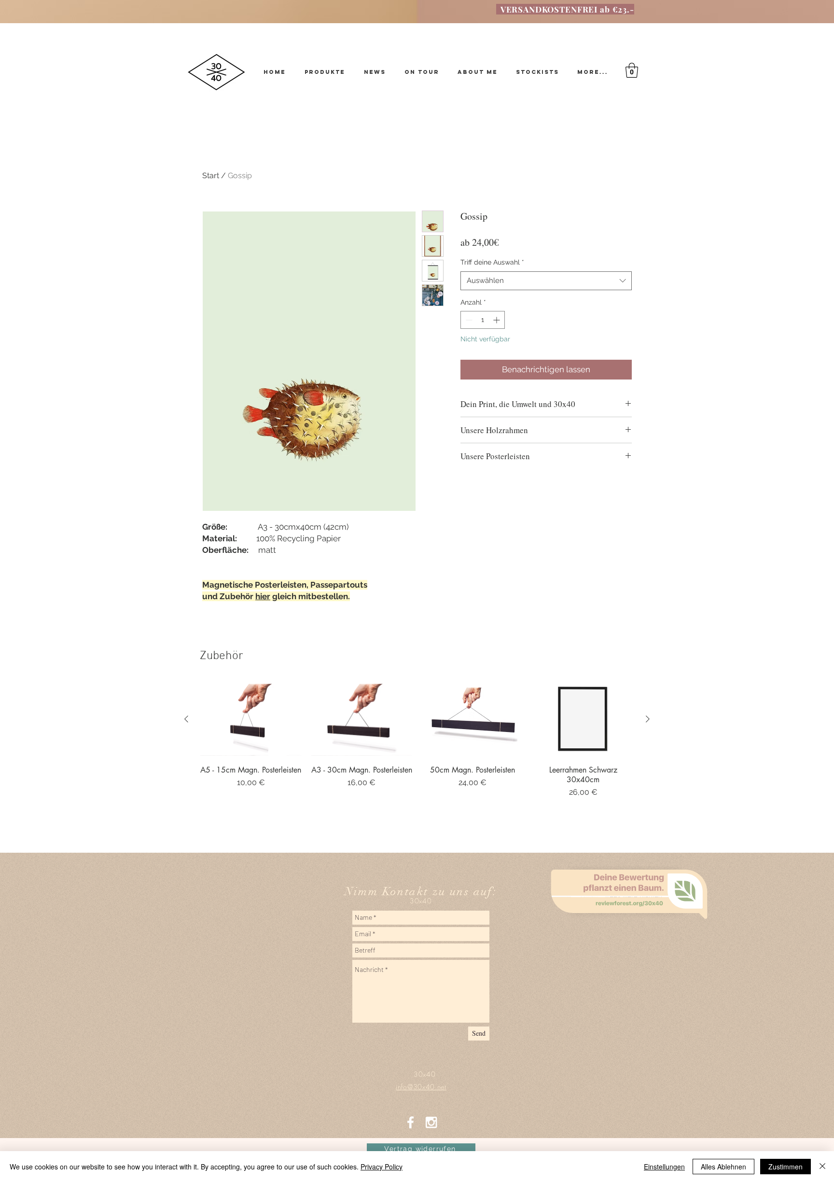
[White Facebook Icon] (410, 1122)
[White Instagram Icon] (431, 1122)
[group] (417, 752)
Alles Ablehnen (723, 1166)
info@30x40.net (417, 913)
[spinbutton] (482, 319)
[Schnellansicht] (251, 720)
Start (210, 175)
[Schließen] (822, 1166)
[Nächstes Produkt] (647, 719)
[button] (632, 70)
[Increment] (497, 319)
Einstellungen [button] (664, 1166)
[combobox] (546, 280)
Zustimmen (785, 1166)
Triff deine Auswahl (492, 262)
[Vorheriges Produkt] (186, 719)
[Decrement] (468, 319)
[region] (632, 949)
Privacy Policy (382, 1166)
